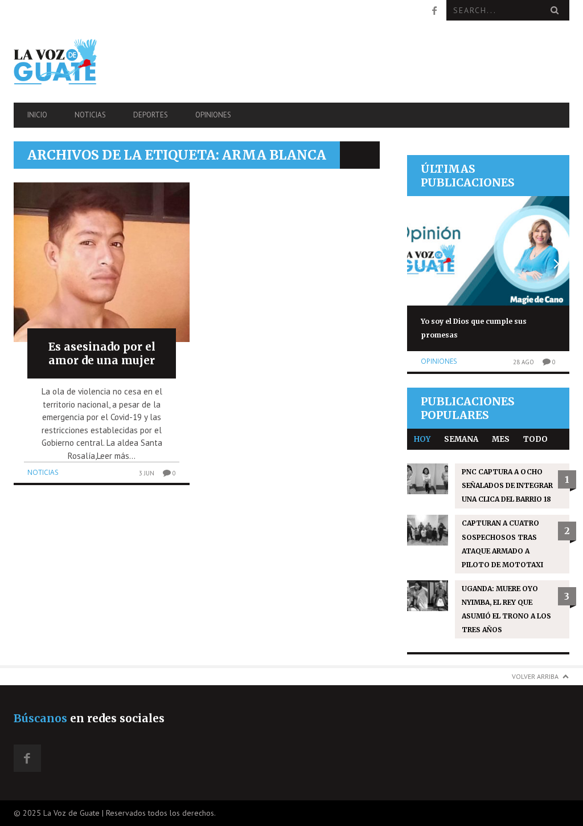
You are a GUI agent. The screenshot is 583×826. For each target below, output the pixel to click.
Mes (501, 439)
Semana (461, 439)
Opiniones (213, 115)
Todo (535, 439)
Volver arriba (535, 676)
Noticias (90, 115)
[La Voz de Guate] (97, 61)
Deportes (150, 115)
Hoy (422, 439)
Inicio (37, 115)
